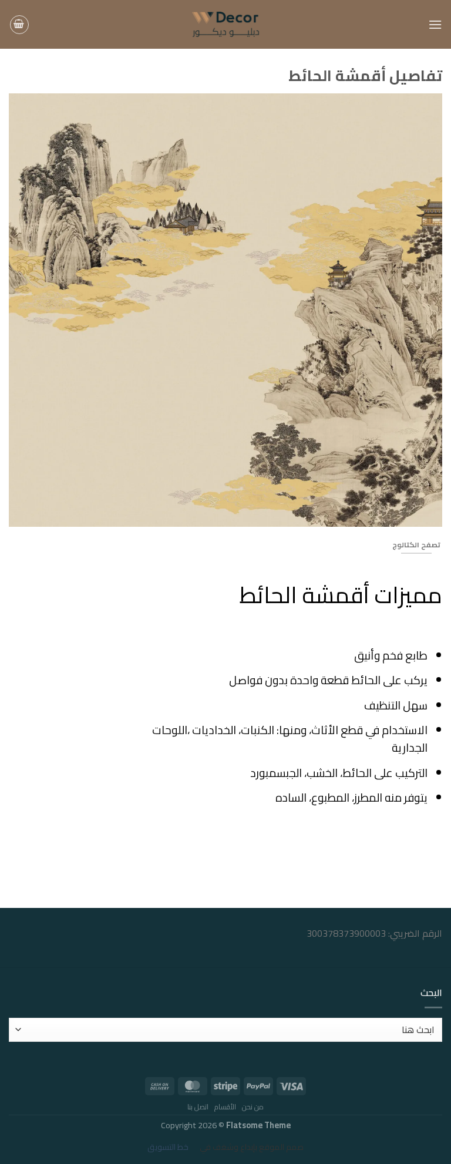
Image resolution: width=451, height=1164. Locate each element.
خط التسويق (168, 1147)
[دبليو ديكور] (226, 24)
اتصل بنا (198, 1106)
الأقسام (225, 1106)
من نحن (253, 1106)
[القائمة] (435, 24)
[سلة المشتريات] (19, 24)
